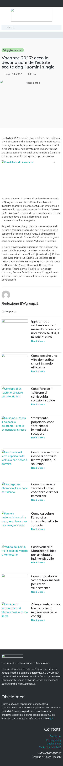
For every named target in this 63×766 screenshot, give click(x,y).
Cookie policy (54, 743)
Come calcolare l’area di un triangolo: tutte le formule (44, 519)
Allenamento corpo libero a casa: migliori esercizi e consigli (45, 610)
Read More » (38, 340)
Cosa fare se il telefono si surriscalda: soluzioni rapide (43, 394)
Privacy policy (53, 740)
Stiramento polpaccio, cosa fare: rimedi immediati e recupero (42, 425)
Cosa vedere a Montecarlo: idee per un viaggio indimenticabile (43, 552)
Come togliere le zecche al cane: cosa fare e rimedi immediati (44, 490)
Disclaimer (55, 736)
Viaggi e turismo (12, 50)
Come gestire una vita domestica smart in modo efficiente (44, 361)
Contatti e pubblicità (50, 747)
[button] (31, 3)
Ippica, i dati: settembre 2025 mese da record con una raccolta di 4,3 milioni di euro (45, 329)
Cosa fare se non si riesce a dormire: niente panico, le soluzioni (45, 458)
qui (51, 718)
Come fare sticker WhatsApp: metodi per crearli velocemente (45, 582)
